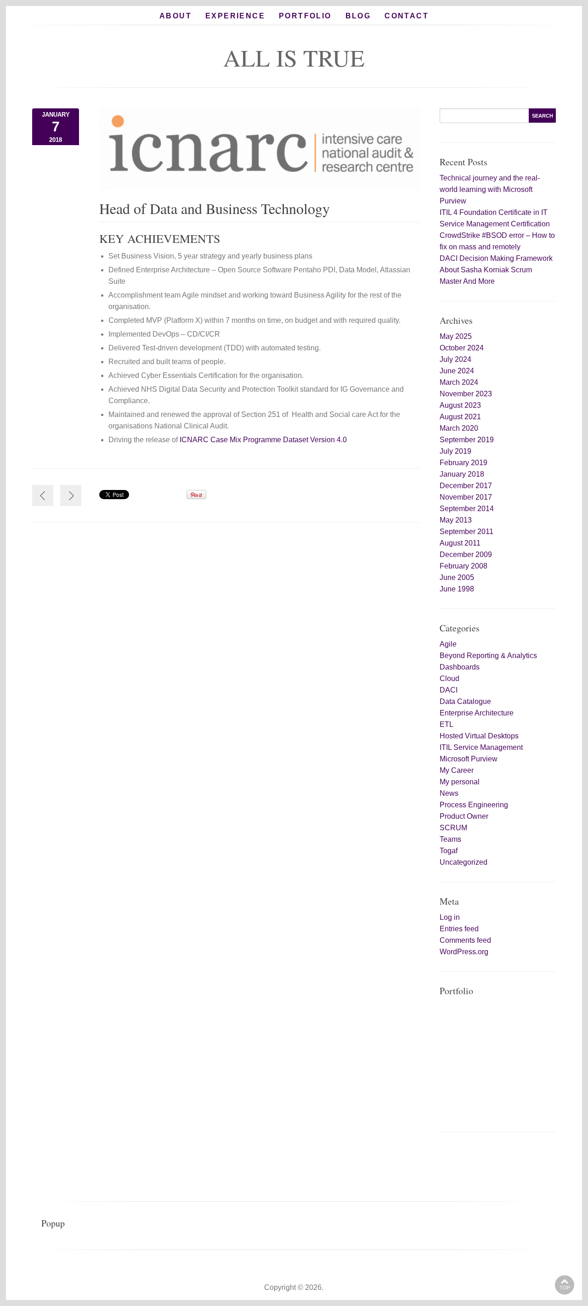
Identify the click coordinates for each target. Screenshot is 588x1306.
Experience (235, 16)
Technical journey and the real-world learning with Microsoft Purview (490, 189)
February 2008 (463, 566)
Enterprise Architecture (477, 713)
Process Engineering (474, 805)
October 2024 (462, 348)
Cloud (449, 678)
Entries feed (459, 929)
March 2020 (459, 428)
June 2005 (457, 577)
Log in (450, 917)
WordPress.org (464, 952)
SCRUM (453, 828)
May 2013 (456, 520)
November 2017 (466, 497)
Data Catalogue (465, 701)
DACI (449, 690)
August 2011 (460, 543)
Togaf (449, 851)
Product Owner (464, 816)
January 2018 (462, 474)
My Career (457, 770)
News (449, 793)
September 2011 (466, 531)
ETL (446, 724)
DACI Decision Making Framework (496, 258)
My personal (460, 782)
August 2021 (460, 417)
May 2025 (456, 336)
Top (565, 1287)
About (175, 16)
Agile (448, 644)
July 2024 (455, 359)
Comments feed (465, 940)
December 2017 (466, 486)
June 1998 (457, 589)
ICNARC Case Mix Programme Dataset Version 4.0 (263, 440)
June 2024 (457, 371)
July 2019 (455, 451)
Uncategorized (463, 862)
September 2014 (467, 508)
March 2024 (459, 382)
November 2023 (466, 394)
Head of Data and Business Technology (217, 208)
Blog (358, 16)
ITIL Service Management (481, 747)
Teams (450, 839)
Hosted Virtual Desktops (479, 736)
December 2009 (466, 554)
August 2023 (460, 405)
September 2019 (467, 440)
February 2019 (463, 463)
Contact (406, 16)
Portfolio (305, 16)
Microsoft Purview (469, 759)
